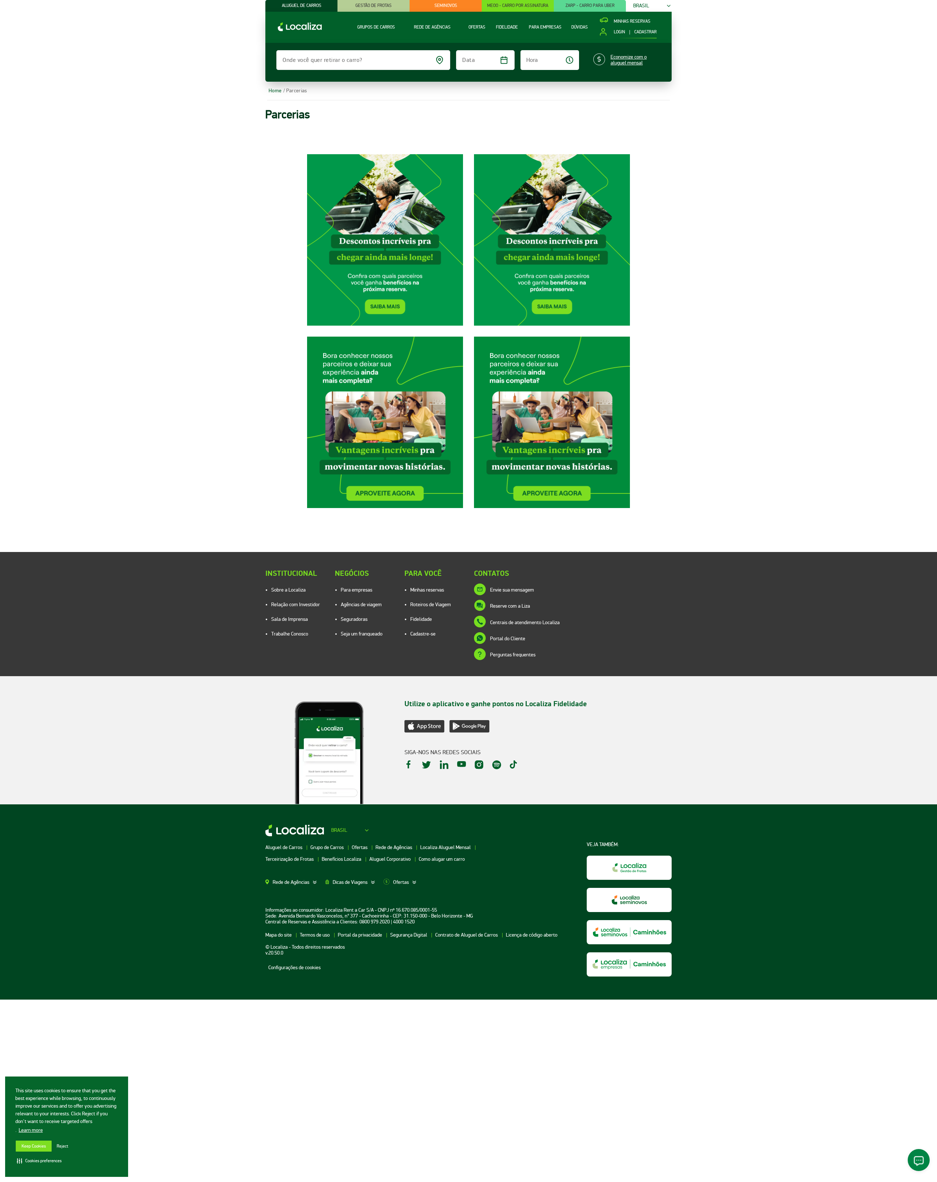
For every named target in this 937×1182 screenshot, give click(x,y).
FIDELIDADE (507, 27)
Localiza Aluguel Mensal (446, 847)
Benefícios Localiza (342, 859)
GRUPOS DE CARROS (376, 27)
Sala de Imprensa (289, 619)
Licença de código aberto (531, 935)
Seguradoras (354, 619)
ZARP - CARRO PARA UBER (590, 5)
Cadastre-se (423, 634)
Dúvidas (579, 27)
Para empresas (356, 590)
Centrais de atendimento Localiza (525, 622)
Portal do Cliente (507, 639)
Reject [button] (62, 1146)
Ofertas (360, 847)
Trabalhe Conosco (289, 634)
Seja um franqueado (361, 634)
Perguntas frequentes (512, 655)
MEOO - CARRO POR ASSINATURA (517, 5)
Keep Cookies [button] (34, 1146)
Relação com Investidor (295, 604)
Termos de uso (315, 935)
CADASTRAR (645, 32)
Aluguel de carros (301, 5)
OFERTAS (476, 27)
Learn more (31, 1130)
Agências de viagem (361, 604)
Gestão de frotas (373, 5)
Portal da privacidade (360, 935)
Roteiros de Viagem (430, 604)
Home (275, 91)
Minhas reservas (427, 590)
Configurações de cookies (294, 967)
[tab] (295, 882)
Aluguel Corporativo (390, 859)
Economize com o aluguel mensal (629, 60)
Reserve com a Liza (510, 606)
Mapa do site (279, 935)
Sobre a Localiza (288, 590)
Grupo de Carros (327, 847)
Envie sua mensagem (512, 590)
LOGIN (619, 32)
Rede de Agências (394, 847)
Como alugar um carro (442, 859)
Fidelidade (421, 619)
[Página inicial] (293, 29)
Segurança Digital (409, 935)
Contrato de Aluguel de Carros (467, 935)
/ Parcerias (295, 91)
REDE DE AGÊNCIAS (432, 27)
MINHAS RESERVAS (632, 21)
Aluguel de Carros (284, 847)
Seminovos (445, 5)
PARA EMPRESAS (545, 27)
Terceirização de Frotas (290, 859)
